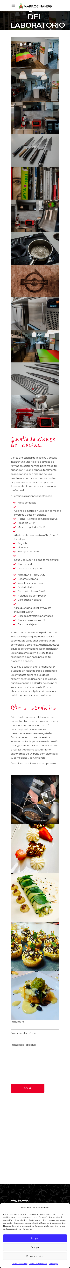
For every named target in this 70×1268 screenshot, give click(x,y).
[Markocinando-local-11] (35, 378)
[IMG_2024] (35, 897)
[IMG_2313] (35, 848)
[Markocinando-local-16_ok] (35, 411)
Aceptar (35, 1238)
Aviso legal (53, 1263)
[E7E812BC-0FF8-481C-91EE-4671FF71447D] (35, 946)
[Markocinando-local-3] (35, 85)
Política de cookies (19, 1263)
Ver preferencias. (35, 1256)
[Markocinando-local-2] (35, 346)
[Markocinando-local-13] (35, 313)
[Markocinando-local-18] (35, 248)
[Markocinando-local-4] (35, 118)
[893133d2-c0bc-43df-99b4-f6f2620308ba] (35, 799)
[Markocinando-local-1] (35, 53)
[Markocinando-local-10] (35, 150)
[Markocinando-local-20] (35, 281)
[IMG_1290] (35, 995)
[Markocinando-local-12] (35, 183)
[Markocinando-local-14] (35, 216)
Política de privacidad (38, 1263)
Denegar (35, 1247)
